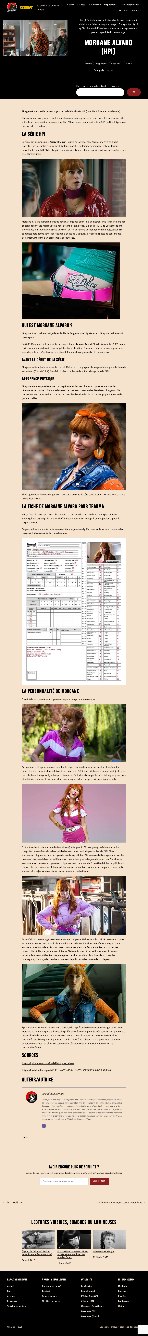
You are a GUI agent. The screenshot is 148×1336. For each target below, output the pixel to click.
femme (88, 63)
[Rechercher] (134, 92)
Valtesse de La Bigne (103, 1251)
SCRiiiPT (26, 7)
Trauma (128, 63)
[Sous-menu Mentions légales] (59, 1301)
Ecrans (110, 70)
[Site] (44, 1126)
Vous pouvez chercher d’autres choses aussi (99, 86)
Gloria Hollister (14, 1202)
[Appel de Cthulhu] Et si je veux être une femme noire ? (37, 1253)
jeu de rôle (116, 63)
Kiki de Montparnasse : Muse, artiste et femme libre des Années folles (72, 1254)
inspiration (101, 63)
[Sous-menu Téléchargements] (140, 4)
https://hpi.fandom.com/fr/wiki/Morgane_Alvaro (48, 1063)
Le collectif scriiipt (53, 1094)
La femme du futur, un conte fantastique (119, 1202)
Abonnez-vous (99, 1181)
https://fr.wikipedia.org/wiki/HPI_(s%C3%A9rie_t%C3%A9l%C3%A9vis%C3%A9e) (66, 1070)
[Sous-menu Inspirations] (118, 4)
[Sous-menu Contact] (140, 10)
